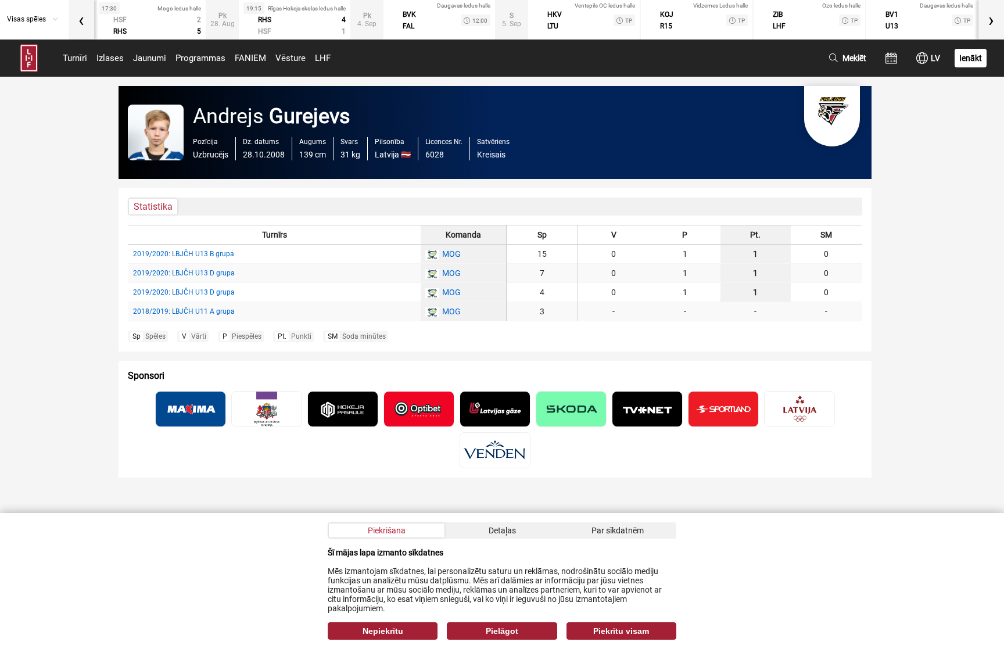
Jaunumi (149, 58)
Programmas (200, 58)
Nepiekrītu (383, 631)
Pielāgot (502, 631)
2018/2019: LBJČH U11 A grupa (184, 311)
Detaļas (502, 530)
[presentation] (81, 20)
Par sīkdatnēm (617, 530)
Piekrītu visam (621, 631)
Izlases (110, 58)
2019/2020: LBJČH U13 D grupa (184, 273)
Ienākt (970, 58)
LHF (323, 58)
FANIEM (250, 58)
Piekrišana (387, 530)
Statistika (153, 206)
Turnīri (75, 58)
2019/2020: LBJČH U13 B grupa (183, 254)
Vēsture (290, 58)
